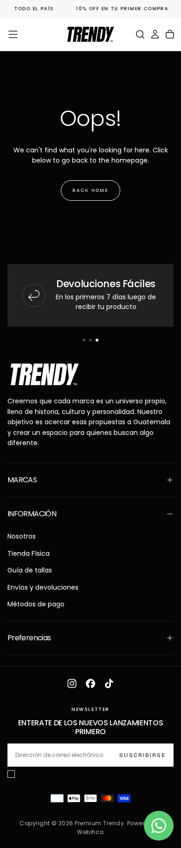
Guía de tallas (29, 570)
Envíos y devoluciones (42, 587)
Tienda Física (28, 553)
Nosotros (21, 536)
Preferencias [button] (29, 637)
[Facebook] (90, 683)
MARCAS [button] (22, 479)
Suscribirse (142, 755)
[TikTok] (109, 683)
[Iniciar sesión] (155, 34)
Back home (90, 190)
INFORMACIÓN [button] (31, 513)
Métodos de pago (36, 604)
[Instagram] (72, 683)
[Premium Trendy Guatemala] (44, 375)
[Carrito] (169, 34)
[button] (13, 34)
